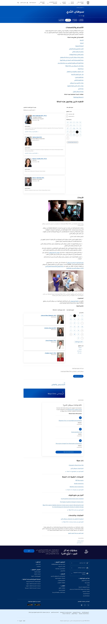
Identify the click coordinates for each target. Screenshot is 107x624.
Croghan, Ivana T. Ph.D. (50, 353)
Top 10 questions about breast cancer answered (72, 498)
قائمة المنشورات (74, 301)
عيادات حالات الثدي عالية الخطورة (75, 86)
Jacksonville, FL (71, 116)
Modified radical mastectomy (76, 486)
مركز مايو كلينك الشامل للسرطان (75, 262)
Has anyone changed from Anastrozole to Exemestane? (69, 443)
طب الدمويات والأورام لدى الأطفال (75, 71)
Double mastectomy (78, 483)
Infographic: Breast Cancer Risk (76, 465)
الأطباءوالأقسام (68, 20)
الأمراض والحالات (79, 7)
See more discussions (69, 452)
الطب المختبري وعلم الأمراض (76, 49)
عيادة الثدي (80, 89)
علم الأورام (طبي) (79, 77)
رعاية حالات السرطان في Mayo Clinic (74, 66)
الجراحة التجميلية (79, 46)
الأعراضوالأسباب (81, 20)
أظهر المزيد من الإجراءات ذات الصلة (75, 490)
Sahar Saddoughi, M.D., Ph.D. (39, 115)
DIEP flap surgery (79, 480)
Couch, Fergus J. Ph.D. (50, 340)
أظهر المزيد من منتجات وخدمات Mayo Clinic (73, 522)
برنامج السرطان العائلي (77, 51)
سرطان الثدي (75, 12)
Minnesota (79, 351)
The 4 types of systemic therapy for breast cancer (71, 502)
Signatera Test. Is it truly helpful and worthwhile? (70, 420)
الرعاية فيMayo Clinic (61, 20)
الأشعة (81, 40)
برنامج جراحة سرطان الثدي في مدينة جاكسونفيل (71, 57)
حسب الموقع (69, 111)
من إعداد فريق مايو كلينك (77, 368)
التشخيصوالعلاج (75, 20)
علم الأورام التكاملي (78, 80)
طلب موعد (80, 15)
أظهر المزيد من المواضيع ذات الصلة (75, 471)
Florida (80, 349)
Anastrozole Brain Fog (76, 432)
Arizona (80, 347)
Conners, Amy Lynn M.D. (50, 328)
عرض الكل (79, 353)
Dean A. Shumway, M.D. (38, 177)
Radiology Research (78, 97)
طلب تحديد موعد (78, 376)
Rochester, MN (71, 114)
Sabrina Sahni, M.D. (37, 137)
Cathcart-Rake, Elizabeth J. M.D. (48, 315)
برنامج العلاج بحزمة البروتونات (76, 54)
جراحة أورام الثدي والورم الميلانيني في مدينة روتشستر (70, 63)
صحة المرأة (80, 69)
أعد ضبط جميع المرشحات (72, 142)
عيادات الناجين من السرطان (76, 83)
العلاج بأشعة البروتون (54, 252)
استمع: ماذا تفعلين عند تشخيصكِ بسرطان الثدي (72, 519)
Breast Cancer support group (75, 409)
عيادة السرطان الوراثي (78, 91)
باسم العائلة (69, 119)
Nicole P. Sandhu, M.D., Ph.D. (39, 158)
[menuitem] (81, 20)
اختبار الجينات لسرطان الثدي (77, 468)
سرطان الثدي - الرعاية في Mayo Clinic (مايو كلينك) (72, 371)
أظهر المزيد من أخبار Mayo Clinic (76, 510)
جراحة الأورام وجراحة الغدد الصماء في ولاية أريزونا (71, 60)
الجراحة (81, 43)
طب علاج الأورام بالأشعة (77, 74)
